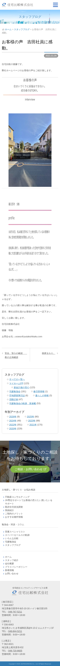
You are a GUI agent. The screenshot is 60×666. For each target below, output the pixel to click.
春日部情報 (39, 391)
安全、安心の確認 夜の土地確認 (16, 355)
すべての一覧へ (17, 379)
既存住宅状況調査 (14, 507)
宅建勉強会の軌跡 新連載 (22, 403)
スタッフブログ (13, 545)
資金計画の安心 (21, 387)
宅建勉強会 (14, 391)
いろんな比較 (11, 538)
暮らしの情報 (42, 395)
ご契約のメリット (14, 513)
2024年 (12, 421)
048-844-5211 (15, 631)
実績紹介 (9, 510)
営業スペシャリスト (15, 532)
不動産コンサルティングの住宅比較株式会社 (17, 5)
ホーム (8, 557)
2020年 (12, 428)
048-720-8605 (15, 651)
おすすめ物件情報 (14, 517)
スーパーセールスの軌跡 (17, 535)
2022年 (12, 425)
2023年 (31, 421)
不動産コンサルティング (17, 497)
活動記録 (13, 399)
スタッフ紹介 (11, 560)
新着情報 (9, 570)
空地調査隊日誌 (17, 395)
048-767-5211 (15, 612)
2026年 (12, 416)
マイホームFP (16, 383)
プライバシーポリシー (16, 567)
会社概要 (9, 563)
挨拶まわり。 (48, 353)
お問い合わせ (11, 573)
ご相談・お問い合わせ (29, 469)
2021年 (33, 425)
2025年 (30, 416)
